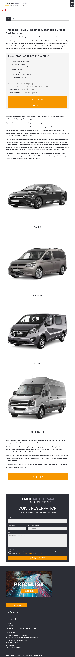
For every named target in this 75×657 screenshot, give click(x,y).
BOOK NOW (37, 99)
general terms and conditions (25, 553)
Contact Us (9, 625)
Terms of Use (12, 549)
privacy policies (41, 553)
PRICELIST (37, 105)
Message (10, 532)
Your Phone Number (34, 525)
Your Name (11, 517)
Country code (11, 525)
